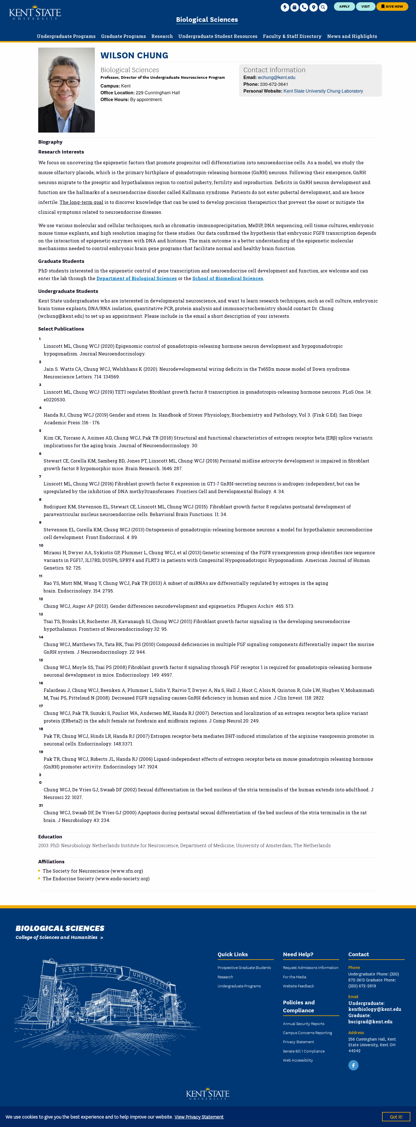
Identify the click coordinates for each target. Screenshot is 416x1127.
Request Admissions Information (310, 967)
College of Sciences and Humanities (56, 936)
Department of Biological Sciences (137, 278)
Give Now (394, 6)
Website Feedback (298, 986)
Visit (365, 6)
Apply (344, 6)
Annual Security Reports (303, 1023)
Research (225, 976)
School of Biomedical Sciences (227, 278)
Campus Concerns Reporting (307, 1032)
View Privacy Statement (199, 1116)
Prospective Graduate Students (244, 967)
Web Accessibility (298, 1060)
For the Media (294, 976)
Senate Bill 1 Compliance (304, 1051)
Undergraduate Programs (239, 986)
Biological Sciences (207, 19)
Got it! (396, 1116)
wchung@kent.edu (276, 77)
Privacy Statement (298, 1041)
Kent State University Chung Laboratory (323, 91)
